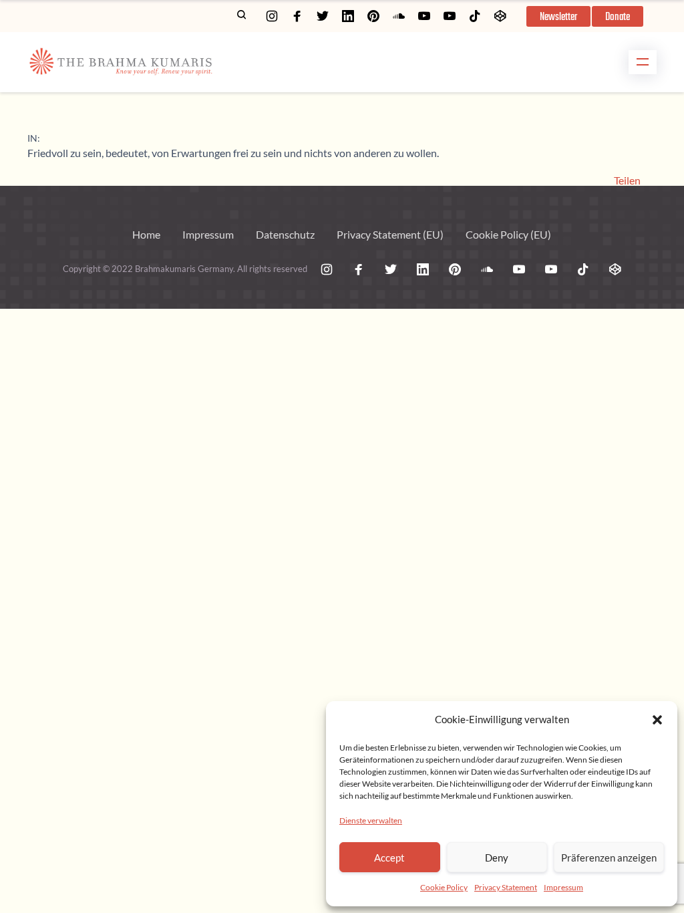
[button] (657, 720)
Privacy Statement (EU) (390, 234)
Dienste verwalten (370, 820)
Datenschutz (285, 234)
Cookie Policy (444, 887)
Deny (496, 858)
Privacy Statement (505, 887)
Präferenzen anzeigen (609, 858)
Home (146, 234)
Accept (389, 858)
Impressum (563, 887)
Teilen (627, 180)
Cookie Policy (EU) (508, 234)
